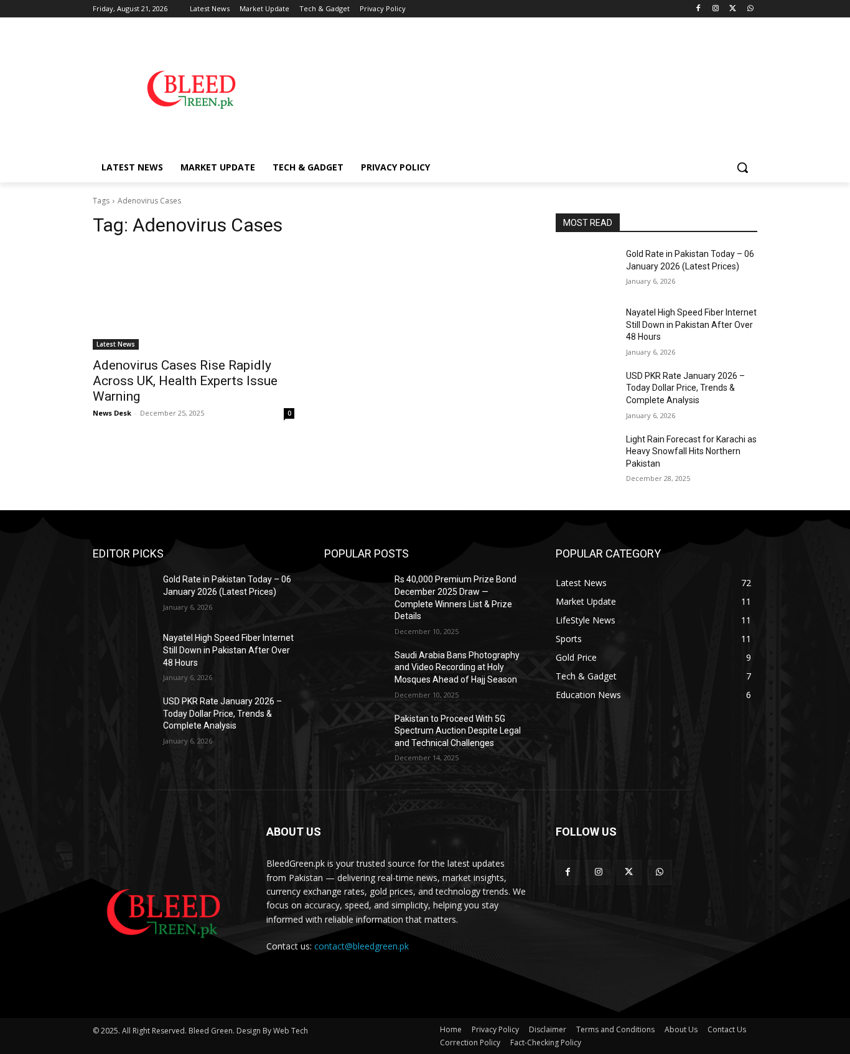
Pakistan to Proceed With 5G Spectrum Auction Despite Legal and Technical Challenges (458, 731)
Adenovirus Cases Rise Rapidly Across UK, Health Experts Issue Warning (185, 381)
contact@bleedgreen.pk (361, 946)
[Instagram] (716, 9)
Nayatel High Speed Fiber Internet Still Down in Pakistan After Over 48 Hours (691, 324)
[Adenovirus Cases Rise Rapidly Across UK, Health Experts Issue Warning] (193, 299)
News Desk (112, 412)
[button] (742, 167)
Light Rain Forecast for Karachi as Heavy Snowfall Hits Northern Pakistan (691, 451)
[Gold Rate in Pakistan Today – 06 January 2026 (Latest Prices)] (586, 269)
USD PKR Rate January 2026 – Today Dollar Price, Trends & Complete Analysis (685, 388)
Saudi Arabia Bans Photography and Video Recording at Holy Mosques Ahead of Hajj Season (457, 667)
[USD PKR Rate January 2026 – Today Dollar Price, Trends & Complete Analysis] (586, 391)
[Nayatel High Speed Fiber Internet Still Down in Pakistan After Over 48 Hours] (586, 328)
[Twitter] (733, 9)
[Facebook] (698, 9)
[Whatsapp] (750, 9)
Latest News (115, 344)
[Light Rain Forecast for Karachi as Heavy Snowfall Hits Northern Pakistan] (586, 455)
